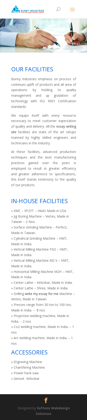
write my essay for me (41, 293)
